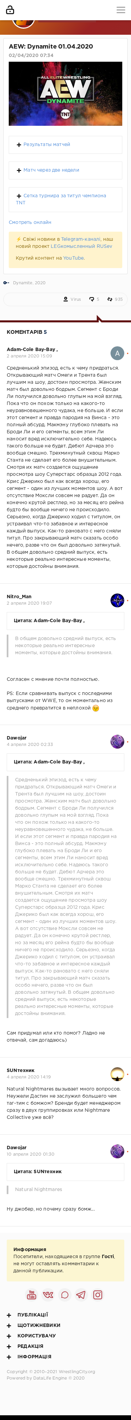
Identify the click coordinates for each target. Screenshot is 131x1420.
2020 (40, 283)
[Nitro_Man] (117, 597)
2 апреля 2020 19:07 (29, 603)
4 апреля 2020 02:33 (30, 745)
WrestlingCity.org (77, 1372)
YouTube (73, 258)
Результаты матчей (47, 145)
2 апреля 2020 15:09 (29, 356)
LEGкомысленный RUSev (81, 246)
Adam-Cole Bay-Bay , (32, 350)
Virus (76, 299)
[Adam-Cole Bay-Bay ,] (117, 350)
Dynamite (22, 283)
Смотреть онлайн (30, 223)
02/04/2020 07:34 (31, 56)
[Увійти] (10, 10)
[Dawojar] (117, 738)
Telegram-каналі (81, 239)
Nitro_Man (19, 597)
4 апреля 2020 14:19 (29, 1077)
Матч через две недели (51, 170)
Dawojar (17, 738)
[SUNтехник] (117, 1071)
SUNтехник (21, 1071)
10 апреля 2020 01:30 (30, 1154)
